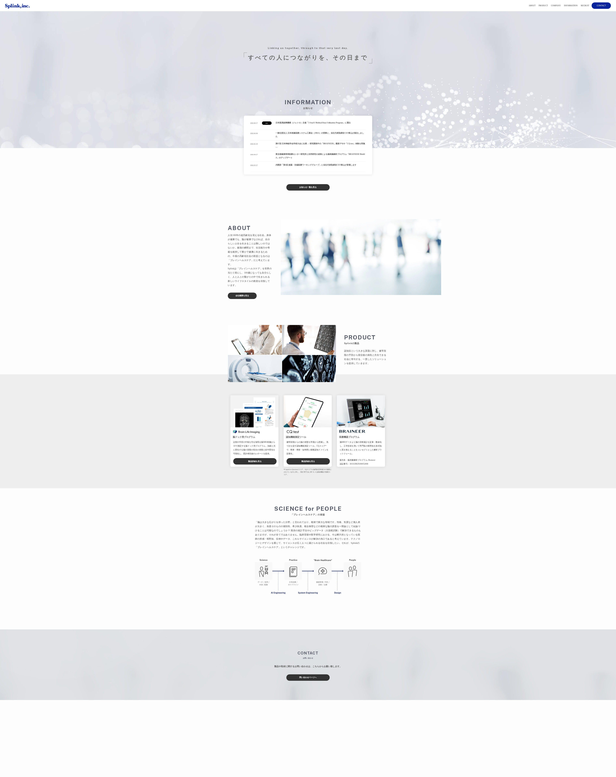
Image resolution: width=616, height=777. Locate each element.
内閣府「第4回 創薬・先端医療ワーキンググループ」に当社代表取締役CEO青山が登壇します (316, 165)
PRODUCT (543, 5)
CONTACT (601, 5)
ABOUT (532, 5)
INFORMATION (571, 5)
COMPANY (556, 5)
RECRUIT (585, 5)
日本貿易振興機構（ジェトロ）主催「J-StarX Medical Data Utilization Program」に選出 (313, 123)
